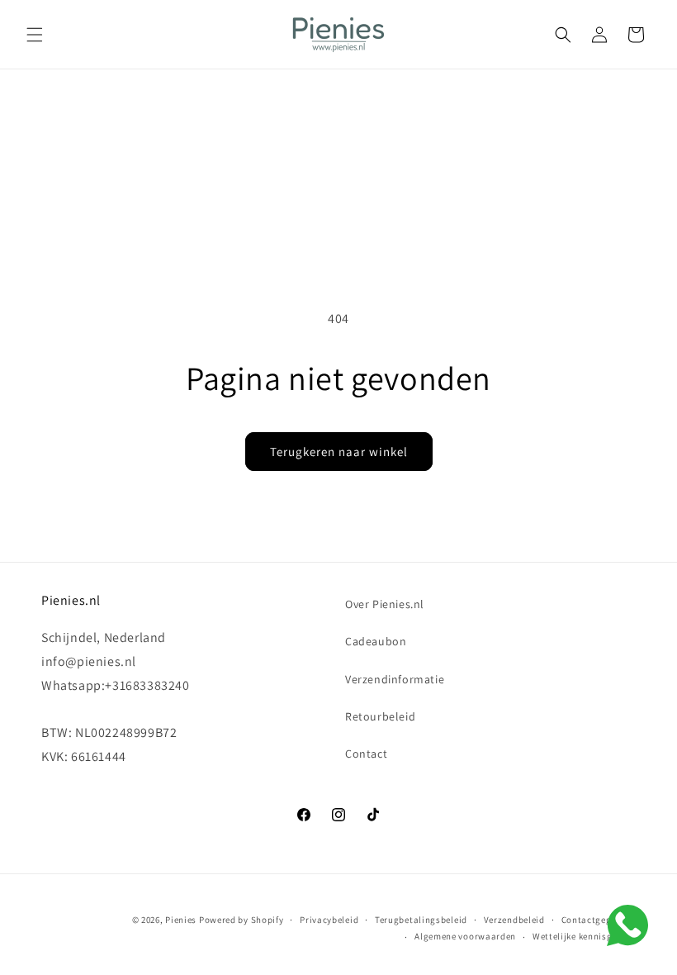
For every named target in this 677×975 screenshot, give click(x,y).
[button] (35, 35)
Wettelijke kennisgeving (584, 936)
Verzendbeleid (514, 919)
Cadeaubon (375, 641)
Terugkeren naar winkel (339, 451)
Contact (366, 753)
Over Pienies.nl (384, 604)
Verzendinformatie (394, 679)
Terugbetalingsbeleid (421, 919)
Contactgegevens (599, 919)
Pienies (180, 919)
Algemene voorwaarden (465, 936)
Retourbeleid (380, 716)
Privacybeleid (329, 919)
